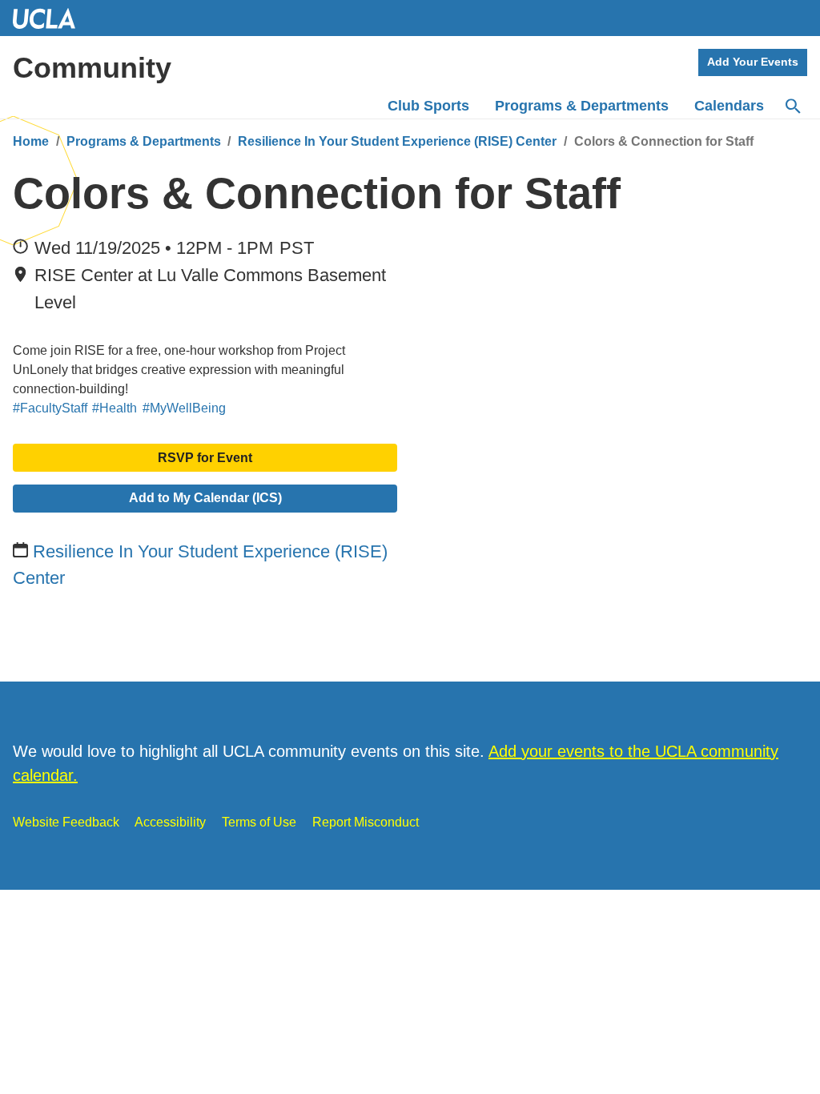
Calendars (729, 106)
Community (92, 67)
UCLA (51, 18)
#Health (114, 408)
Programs (582, 106)
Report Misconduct (365, 822)
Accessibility (170, 822)
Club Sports (428, 106)
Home (31, 141)
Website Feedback (66, 822)
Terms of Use (259, 822)
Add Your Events (752, 61)
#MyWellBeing (184, 408)
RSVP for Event (205, 458)
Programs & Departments (143, 141)
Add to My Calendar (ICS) (205, 498)
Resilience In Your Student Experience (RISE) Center (397, 141)
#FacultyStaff (50, 408)
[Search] (792, 106)
